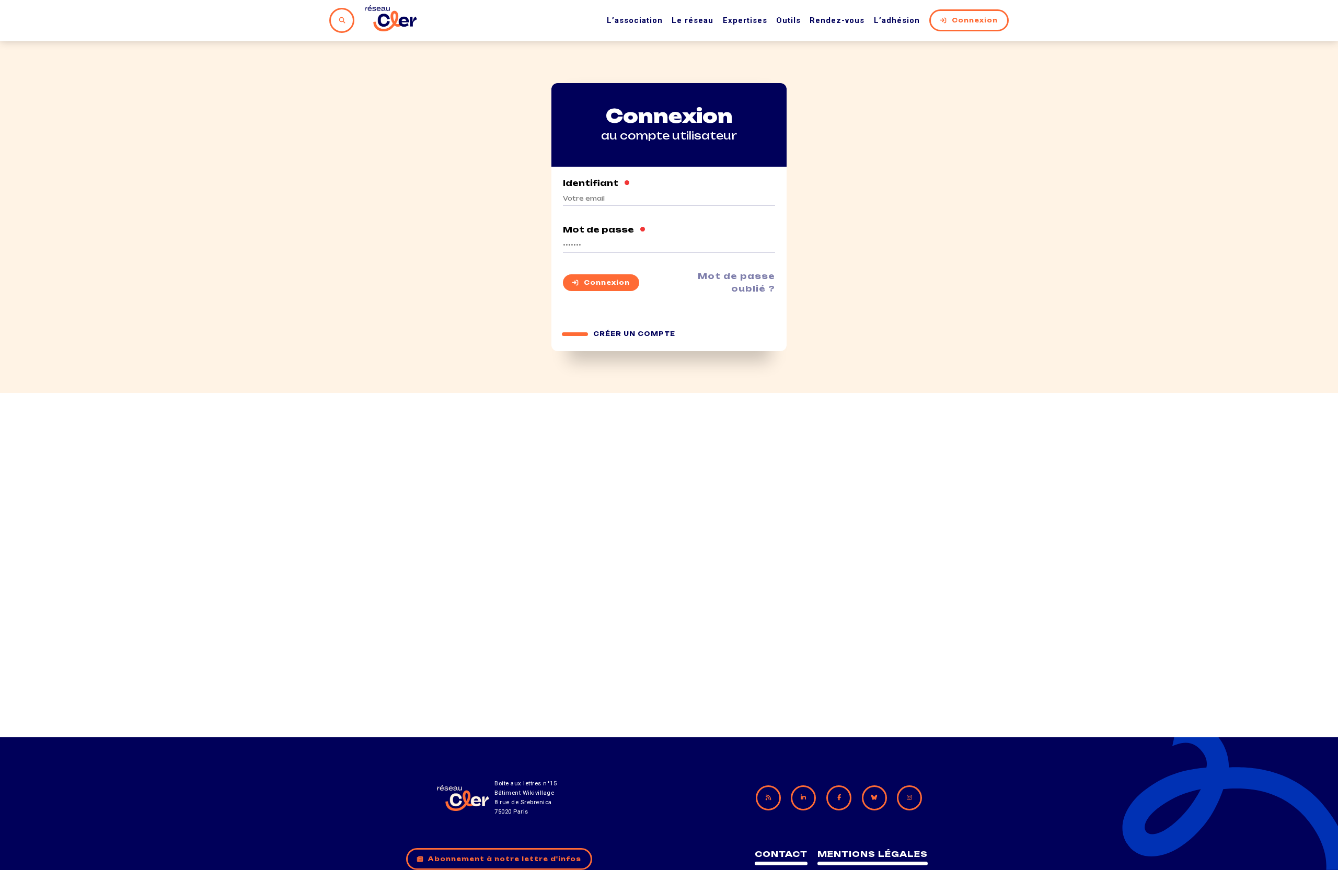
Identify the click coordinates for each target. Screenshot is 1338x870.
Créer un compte (634, 334)
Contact (781, 854)
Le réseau (692, 20)
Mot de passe (604, 230)
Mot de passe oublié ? (736, 282)
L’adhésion (897, 20)
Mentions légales (872, 854)
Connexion (975, 20)
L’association (635, 20)
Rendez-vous (837, 20)
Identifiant (596, 183)
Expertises (745, 20)
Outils (788, 20)
